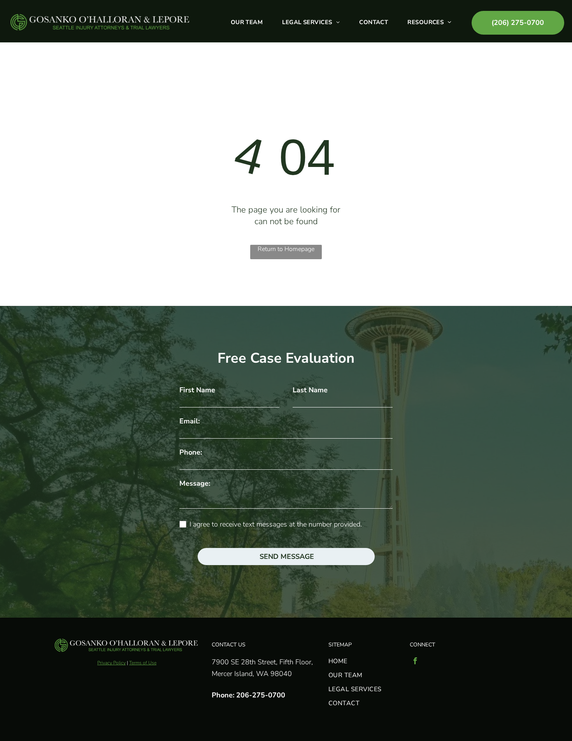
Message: (194, 483)
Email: (189, 421)
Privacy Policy (111, 663)
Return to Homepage (286, 249)
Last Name (310, 390)
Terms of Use (142, 663)
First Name (197, 390)
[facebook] (415, 661)
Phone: (190, 452)
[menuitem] (247, 22)
